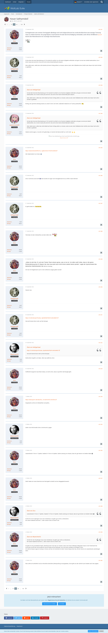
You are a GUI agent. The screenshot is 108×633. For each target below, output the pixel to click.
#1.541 (100, 29)
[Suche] (101, 2)
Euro (99, 34)
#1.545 (100, 147)
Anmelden (62, 603)
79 (16, 24)
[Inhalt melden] (101, 51)
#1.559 (100, 532)
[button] (78, 2)
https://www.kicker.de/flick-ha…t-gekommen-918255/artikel (40, 150)
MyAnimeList (63, 138)
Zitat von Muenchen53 (34, 537)
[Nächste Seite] (24, 24)
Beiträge (9, 49)
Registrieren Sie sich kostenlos (56, 600)
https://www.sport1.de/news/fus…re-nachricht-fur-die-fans (40, 399)
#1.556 (100, 450)
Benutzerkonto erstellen (49, 603)
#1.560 (100, 560)
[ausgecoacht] (54, 8)
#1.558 (100, 506)
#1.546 (100, 175)
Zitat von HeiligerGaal (33, 90)
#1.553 (100, 368)
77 (11, 24)
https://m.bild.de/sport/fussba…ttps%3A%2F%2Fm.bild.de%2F (41, 318)
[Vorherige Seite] (5, 24)
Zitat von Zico (31, 511)
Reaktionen (9, 48)
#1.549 (100, 259)
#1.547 (100, 203)
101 (22, 24)
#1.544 (100, 113)
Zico (12, 21)
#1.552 (100, 342)
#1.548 (100, 231)
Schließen (101, 631)
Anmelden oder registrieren (91, 2)
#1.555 (100, 424)
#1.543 (100, 85)
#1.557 (100, 478)
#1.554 (100, 396)
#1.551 (100, 315)
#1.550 (100, 287)
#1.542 (100, 57)
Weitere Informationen (93, 631)
